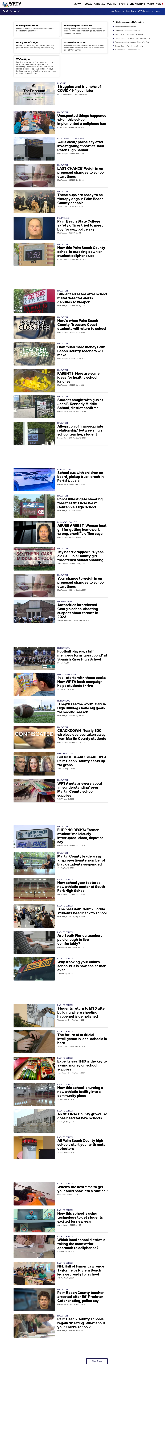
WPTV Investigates (145, 11)
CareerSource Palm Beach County (129, 46)
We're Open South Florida (125, 27)
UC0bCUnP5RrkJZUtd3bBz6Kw (16, 11)
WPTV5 (4, 11)
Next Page (97, 1361)
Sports (123, 4)
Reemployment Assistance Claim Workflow (132, 42)
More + (158, 11)
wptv (8, 11)
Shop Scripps (138, 4)
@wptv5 (19, 11)
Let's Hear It (131, 11)
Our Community (117, 11)
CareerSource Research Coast (127, 50)
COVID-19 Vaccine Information (127, 30)
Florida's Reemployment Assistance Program (133, 38)
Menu (77, 4)
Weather (112, 4)
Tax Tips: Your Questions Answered (129, 34)
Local (88, 4)
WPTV (11, 11)
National (99, 4)
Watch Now (154, 4)
